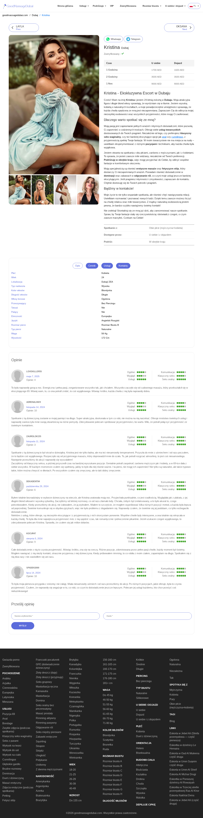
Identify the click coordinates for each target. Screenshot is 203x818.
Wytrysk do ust (10, 750)
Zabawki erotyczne (46, 736)
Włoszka (74, 687)
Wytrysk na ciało (11, 754)
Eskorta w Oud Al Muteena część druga (184, 755)
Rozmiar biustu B (110, 325)
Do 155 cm (75, 800)
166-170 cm (109, 669)
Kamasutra (42, 691)
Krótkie (140, 659)
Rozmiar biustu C (112, 770)
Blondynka (107, 290)
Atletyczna (142, 765)
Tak (172, 677)
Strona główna (65, 6)
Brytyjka (73, 659)
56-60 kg (108, 709)
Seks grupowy (44, 682)
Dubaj (35, 15)
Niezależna (176, 671)
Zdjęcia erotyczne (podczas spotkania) (17, 789)
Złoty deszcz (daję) (46, 672)
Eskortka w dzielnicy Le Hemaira (183, 747)
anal (164, 136)
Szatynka (108, 740)
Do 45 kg (108, 695)
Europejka (107, 316)
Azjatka (6, 683)
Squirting (41, 741)
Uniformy (41, 764)
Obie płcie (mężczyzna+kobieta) (181, 706)
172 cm (105, 337)
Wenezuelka (76, 753)
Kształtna (141, 774)
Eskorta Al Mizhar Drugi (183, 774)
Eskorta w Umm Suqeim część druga (183, 763)
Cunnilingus (9, 759)
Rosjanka (74, 734)
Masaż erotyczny (11, 783)
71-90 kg (108, 723)
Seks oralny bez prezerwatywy (45, 707)
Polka (72, 720)
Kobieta (105, 273)
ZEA (111, 281)
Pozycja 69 (8, 714)
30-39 (72, 783)
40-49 (72, 788)
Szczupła (141, 788)
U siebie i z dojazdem (148, 719)
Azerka (40, 790)
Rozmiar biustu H (112, 794)
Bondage (7, 723)
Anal (5, 718)
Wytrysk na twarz (11, 745)
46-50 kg (108, 699)
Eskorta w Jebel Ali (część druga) (184, 802)
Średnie (140, 664)
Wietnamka (75, 757)
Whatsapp (116, 39)
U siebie (140, 710)
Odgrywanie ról (44, 727)
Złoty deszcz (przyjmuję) (49, 677)
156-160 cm (109, 659)
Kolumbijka (75, 669)
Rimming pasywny (46, 722)
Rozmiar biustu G (112, 789)
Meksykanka (76, 701)
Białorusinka (43, 795)
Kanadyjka (75, 664)
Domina (40, 700)
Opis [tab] (77, 265)
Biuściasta (142, 769)
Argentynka (42, 786)
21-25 (72, 774)
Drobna (140, 779)
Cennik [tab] (92, 265)
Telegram (135, 39)
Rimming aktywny (46, 718)
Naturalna (175, 664)
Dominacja (8, 773)
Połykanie (41, 760)
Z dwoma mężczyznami (49, 769)
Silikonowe (142, 698)
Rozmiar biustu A (112, 761)
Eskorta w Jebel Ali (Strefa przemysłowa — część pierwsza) (184, 737)
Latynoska (8, 697)
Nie (103, 312)
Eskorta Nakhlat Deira (182, 795)
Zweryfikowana (128, 6)
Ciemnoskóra (9, 687)
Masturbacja (43, 696)
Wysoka (105, 286)
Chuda (140, 783)
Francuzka (75, 673)
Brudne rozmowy (11, 768)
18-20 (72, 769)
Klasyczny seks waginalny (17, 736)
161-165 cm (109, 664)
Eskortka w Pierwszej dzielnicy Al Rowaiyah (182, 781)
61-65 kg (108, 713)
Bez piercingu (108, 303)
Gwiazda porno (11, 659)
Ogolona (106, 299)
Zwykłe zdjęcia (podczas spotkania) (16, 730)
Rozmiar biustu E (112, 780)
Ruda (106, 749)
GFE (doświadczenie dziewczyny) (47, 666)
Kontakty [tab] (123, 265)
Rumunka (74, 729)
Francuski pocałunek (47, 659)
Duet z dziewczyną (13, 778)
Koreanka (74, 697)
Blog (172, 721)
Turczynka (75, 743)
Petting (6, 795)
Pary (172, 699)
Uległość (41, 755)
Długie (105, 294)
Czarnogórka (76, 706)
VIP (112, 6)
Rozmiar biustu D (112, 775)
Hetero (140, 748)
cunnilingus (177, 136)
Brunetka (108, 744)
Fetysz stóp (8, 800)
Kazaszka (74, 692)
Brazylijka (41, 800)
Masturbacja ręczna (47, 686)
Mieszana (7, 701)
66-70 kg (108, 718)
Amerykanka (43, 781)
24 (103, 277)
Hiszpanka (75, 739)
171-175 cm (109, 673)
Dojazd (140, 714)
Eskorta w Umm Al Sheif (183, 769)
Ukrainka (74, 748)
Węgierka (74, 683)
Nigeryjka (74, 715)
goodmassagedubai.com (15, 15)
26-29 (72, 779)
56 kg (104, 333)
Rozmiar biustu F (112, 784)
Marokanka (75, 711)
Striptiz (40, 750)
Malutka (140, 797)
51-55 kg (108, 704)
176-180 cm (109, 678)
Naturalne (106, 329)
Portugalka (75, 725)
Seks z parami (10, 740)
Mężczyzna (176, 690)
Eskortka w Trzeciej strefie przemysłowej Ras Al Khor (184, 789)
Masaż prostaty (44, 713)
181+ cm (107, 683)
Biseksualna (143, 753)
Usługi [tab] (107, 265)
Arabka (6, 678)
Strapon (40, 746)
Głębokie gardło (11, 764)
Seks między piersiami (48, 732)
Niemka (73, 678)
